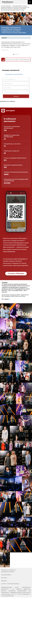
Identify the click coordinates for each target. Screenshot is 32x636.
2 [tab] (15, 54)
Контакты (4, 577)
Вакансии (4, 580)
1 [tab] (13, 54)
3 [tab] (16, 54)
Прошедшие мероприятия (14, 74)
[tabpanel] (16, 47)
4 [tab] (18, 54)
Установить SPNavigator (16, 273)
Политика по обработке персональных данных (8, 570)
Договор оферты (6, 574)
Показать (16, 96)
